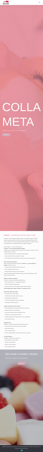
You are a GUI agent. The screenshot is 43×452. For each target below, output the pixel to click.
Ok (21, 450)
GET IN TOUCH (5, 134)
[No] (41, 448)
